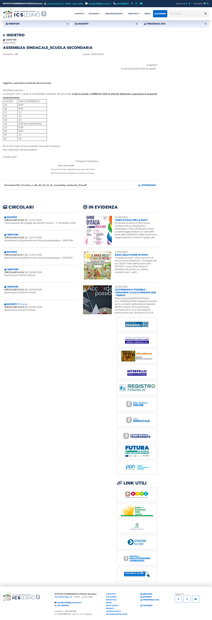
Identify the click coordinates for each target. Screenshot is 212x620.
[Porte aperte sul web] (137, 574)
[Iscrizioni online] (137, 542)
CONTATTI (111, 594)
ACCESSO (147, 605)
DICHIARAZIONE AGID (116, 614)
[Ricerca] (205, 13)
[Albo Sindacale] (137, 419)
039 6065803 (63, 605)
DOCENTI (147, 597)
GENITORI (147, 594)
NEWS (109, 602)
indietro (15, 35)
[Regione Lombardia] (137, 510)
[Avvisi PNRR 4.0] (137, 451)
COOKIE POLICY (113, 611)
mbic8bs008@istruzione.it (69, 602)
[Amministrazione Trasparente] (137, 435)
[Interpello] (137, 372)
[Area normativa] (137, 340)
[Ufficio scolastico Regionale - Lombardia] (137, 558)
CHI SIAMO (111, 597)
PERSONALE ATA (151, 600)
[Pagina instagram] (136, 3)
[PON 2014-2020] (137, 467)
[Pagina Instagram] (187, 599)
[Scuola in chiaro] (137, 526)
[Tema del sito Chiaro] (204, 3)
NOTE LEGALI (112, 605)
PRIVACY (110, 608)
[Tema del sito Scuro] (208, 3)
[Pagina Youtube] (141, 3)
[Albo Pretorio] (137, 403)
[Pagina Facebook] (132, 3)
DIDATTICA (111, 600)
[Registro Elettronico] (137, 388)
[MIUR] (137, 494)
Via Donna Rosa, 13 (63, 597)
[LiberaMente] (137, 356)
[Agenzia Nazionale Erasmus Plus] (137, 324)
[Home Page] (24, 13)
